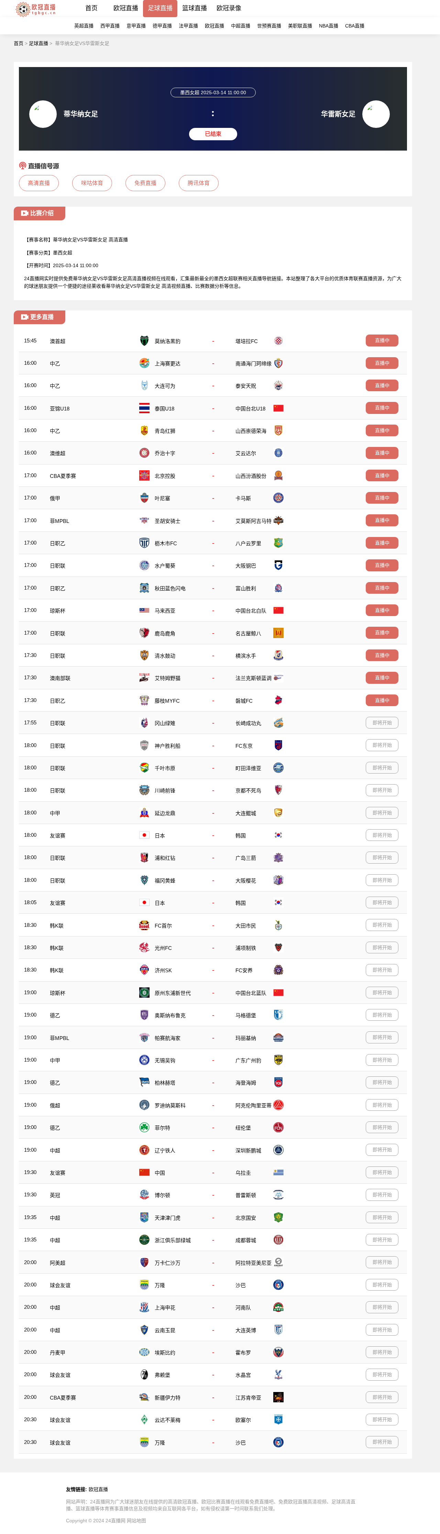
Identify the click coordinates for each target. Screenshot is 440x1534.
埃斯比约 (165, 1353)
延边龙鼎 (165, 813)
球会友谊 (60, 1285)
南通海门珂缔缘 (253, 363)
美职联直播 (300, 26)
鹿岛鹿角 (165, 633)
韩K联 (57, 926)
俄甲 (55, 498)
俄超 (55, 1105)
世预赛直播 (269, 26)
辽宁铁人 (165, 1150)
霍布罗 (243, 1353)
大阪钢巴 (245, 566)
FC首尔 (163, 926)
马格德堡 (245, 1015)
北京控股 (165, 476)
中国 (160, 1173)
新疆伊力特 (167, 1398)
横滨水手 (245, 656)
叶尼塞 (162, 498)
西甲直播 (110, 26)
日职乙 (57, 543)
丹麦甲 (57, 1353)
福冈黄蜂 (165, 881)
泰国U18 (164, 409)
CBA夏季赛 (63, 476)
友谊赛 (57, 836)
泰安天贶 (245, 386)
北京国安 (245, 1218)
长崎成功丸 (248, 723)
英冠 (55, 1195)
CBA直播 (354, 26)
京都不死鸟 (248, 790)
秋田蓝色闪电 (170, 588)
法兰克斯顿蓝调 (253, 678)
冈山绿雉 (165, 723)
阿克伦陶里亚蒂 (253, 1105)
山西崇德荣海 (250, 431)
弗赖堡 (162, 1375)
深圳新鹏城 (248, 1150)
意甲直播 (136, 26)
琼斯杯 (57, 611)
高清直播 (39, 183)
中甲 (55, 813)
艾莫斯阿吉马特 (253, 521)
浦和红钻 (165, 858)
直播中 (382, 340)
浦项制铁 (245, 948)
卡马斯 (243, 498)
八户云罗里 (248, 543)
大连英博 (245, 1330)
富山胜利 (245, 588)
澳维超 (57, 453)
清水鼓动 (165, 656)
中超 (55, 1150)
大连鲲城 (245, 813)
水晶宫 (243, 1375)
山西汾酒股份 (250, 476)
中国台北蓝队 (250, 993)
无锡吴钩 (165, 1060)
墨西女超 (62, 252)
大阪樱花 (245, 881)
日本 (160, 836)
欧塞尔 (243, 1420)
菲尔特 (162, 1128)
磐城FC (244, 701)
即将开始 (382, 722)
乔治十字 (165, 453)
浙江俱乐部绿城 (173, 1240)
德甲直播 (162, 26)
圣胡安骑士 (167, 521)
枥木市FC (166, 543)
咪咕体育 (92, 183)
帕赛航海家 (167, 1038)
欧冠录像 (229, 8)
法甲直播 (188, 26)
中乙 (55, 363)
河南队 (243, 1308)
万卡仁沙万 (167, 1263)
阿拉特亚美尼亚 (253, 1263)
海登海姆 (245, 1083)
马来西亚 (165, 611)
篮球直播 (194, 8)
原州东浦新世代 (173, 993)
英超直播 (84, 26)
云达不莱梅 (167, 1420)
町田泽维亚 (248, 768)
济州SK (163, 970)
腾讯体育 (199, 183)
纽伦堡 (243, 1128)
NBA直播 (328, 26)
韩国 (240, 836)
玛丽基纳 (245, 1038)
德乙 (55, 1015)
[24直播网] (35, 17)
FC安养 (244, 970)
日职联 (57, 566)
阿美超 (57, 1263)
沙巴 (240, 1285)
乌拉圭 (243, 1173)
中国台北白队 (250, 611)
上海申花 (165, 1308)
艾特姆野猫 (167, 678)
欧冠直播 (125, 8)
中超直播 (240, 26)
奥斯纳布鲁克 (170, 1015)
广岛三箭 (245, 858)
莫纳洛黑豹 (167, 341)
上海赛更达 (167, 363)
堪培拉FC (246, 341)
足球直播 (160, 8)
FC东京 (244, 746)
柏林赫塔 (165, 1083)
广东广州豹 (248, 1060)
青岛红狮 (165, 431)
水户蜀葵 (165, 566)
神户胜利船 (167, 746)
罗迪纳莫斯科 (170, 1105)
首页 (91, 8)
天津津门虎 (167, 1218)
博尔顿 (162, 1195)
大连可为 (165, 386)
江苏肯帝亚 (248, 1398)
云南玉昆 (165, 1330)
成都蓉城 (245, 1240)
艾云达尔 (245, 453)
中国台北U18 (250, 409)
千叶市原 (165, 768)
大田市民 (245, 926)
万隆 (160, 1285)
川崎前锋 (165, 790)
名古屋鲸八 (248, 633)
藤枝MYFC (167, 701)
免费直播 (145, 183)
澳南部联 (60, 678)
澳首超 (57, 341)
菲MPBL (59, 521)
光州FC (163, 948)
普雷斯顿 (245, 1195)
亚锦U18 (59, 409)
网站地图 (136, 1520)
